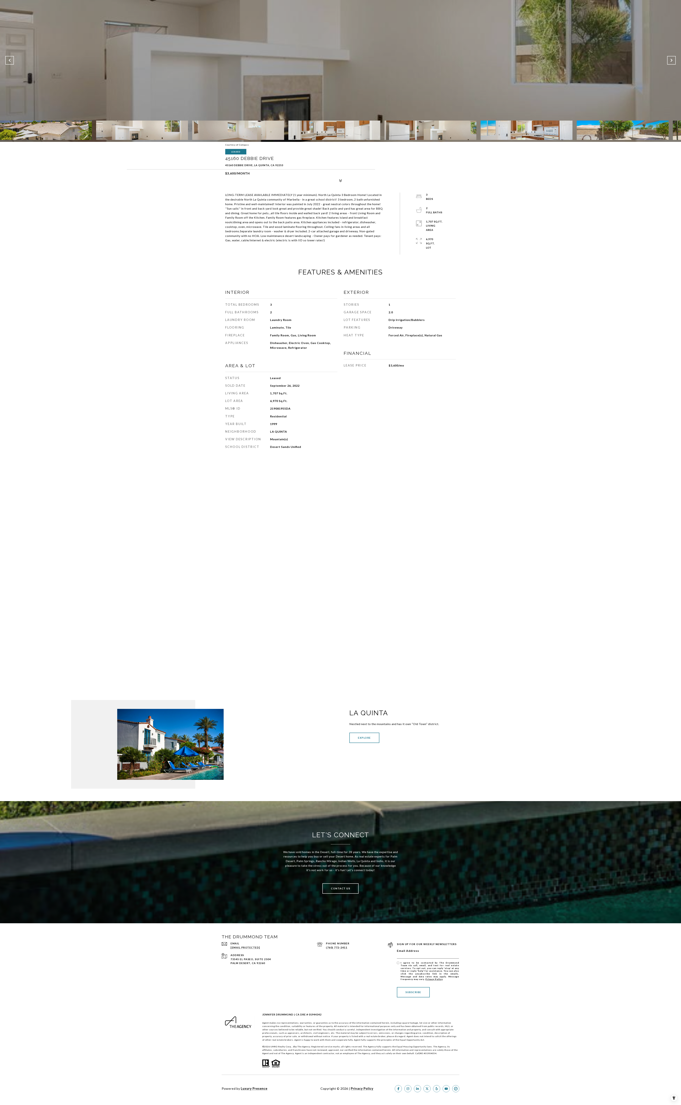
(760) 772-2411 (336, 947)
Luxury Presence (254, 1088)
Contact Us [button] (340, 888)
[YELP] (436, 1088)
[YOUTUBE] (446, 1088)
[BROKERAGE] (455, 1088)
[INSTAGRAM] (407, 1088)
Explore (364, 737)
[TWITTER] (427, 1088)
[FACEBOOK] (398, 1088)
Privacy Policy (433, 979)
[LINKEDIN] (417, 1088)
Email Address (408, 950)
